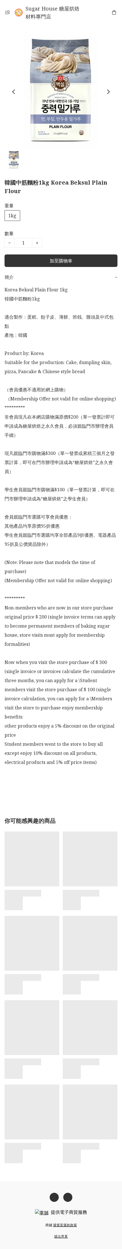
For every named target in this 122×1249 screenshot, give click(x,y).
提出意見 (61, 1236)
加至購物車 (61, 261)
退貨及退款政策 (65, 1225)
